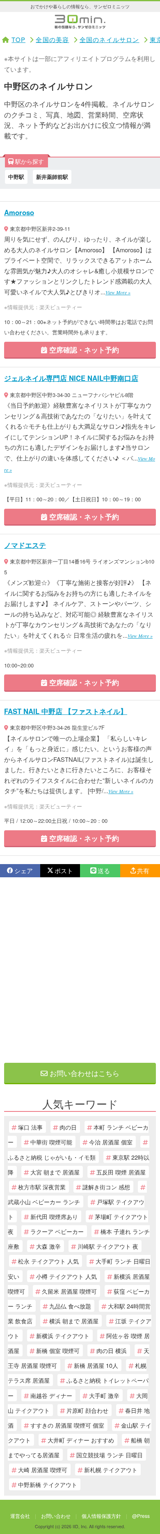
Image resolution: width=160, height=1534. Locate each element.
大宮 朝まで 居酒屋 (55, 1172)
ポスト (64, 870)
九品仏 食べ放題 (70, 1305)
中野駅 (16, 177)
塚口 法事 (30, 1127)
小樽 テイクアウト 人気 (66, 1276)
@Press (141, 1515)
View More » (117, 292)
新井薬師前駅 (52, 177)
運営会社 (20, 1515)
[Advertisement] (80, 970)
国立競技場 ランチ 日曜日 (109, 1454)
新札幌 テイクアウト (110, 1469)
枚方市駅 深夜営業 (42, 1186)
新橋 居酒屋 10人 (96, 1365)
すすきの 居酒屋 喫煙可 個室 (67, 1425)
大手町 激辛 (104, 1395)
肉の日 (68, 1127)
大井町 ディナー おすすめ (81, 1439)
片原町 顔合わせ (87, 1410)
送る (104, 870)
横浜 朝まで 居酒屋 (73, 1320)
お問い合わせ (56, 1515)
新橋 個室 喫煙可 (58, 1350)
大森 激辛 (48, 1246)
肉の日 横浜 (111, 1350)
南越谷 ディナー (51, 1395)
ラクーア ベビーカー (57, 1231)
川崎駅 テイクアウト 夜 (108, 1246)
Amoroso (19, 212)
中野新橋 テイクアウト (47, 1484)
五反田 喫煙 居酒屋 (121, 1172)
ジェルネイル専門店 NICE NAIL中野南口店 (71, 378)
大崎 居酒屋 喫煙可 (42, 1469)
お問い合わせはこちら (83, 1073)
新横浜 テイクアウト (62, 1335)
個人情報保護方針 (101, 1515)
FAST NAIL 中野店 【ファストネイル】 (65, 711)
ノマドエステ (25, 545)
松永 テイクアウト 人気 (48, 1261)
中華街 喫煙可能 (51, 1141)
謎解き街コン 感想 (106, 1186)
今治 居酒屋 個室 (111, 1141)
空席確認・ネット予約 (83, 350)
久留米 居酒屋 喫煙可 (69, 1291)
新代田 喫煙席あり (54, 1216)
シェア (23, 870)
